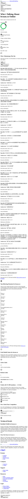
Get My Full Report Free (5, 392)
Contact (4, 465)
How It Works (6, 457)
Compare (4, 413)
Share (4, 62)
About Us (5, 464)
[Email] (4, 450)
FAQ (4, 459)
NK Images (5, 481)
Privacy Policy (6, 486)
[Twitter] (1, 450)
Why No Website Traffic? (8, 477)
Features (5, 455)
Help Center (5, 470)
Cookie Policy (6, 488)
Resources (3, 5)
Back (4, 10)
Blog (4, 476)
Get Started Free (8, 8)
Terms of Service (6, 487)
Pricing (9, 5)
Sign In (2, 8)
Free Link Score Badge (8, 478)
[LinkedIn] (3, 450)
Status (4, 471)
